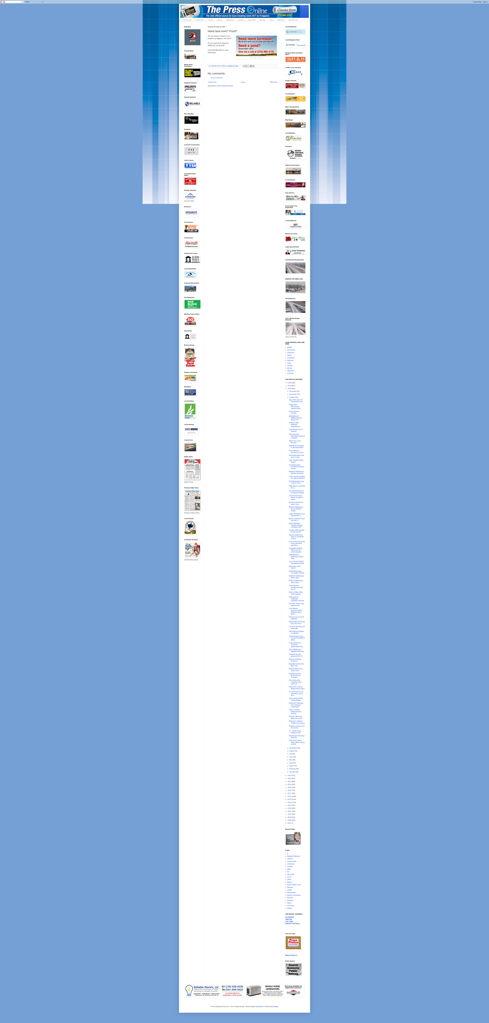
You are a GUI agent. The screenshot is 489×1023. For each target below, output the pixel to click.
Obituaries (230, 20)
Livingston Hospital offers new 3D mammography (295, 550)
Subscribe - (200, 20)
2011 (289, 811)
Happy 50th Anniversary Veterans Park (295, 406)
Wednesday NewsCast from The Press (297, 622)
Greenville (290, 874)
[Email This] (244, 66)
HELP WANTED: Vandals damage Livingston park (296, 525)
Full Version (187, 20)
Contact (241, 20)
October (292, 397)
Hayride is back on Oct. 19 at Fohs (297, 727)
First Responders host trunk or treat (296, 456)
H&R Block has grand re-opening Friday (296, 446)
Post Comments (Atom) (225, 86)
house (289, 877)
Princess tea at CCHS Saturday (296, 618)
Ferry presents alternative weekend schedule (297, 436)
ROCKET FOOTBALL (292, 923)
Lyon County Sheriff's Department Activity (296, 562)
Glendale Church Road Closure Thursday (295, 675)
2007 (289, 823)
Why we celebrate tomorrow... (295, 660)
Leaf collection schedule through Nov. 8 (296, 587)
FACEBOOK (289, 917)
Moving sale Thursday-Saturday (297, 736)
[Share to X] (248, 66)
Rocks (289, 903)
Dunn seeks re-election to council (296, 451)
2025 (289, 386)
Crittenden (290, 864)
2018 (289, 790)
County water (291, 861)
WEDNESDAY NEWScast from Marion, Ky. (295, 418)
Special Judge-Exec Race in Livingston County (296, 537)
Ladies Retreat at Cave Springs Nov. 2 (297, 514)
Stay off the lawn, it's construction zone (296, 401)
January (292, 772)
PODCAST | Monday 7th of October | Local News (296, 705)
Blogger (275, 1006)
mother (289, 890)
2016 (289, 796)
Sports (219, 20)
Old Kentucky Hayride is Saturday (296, 632)
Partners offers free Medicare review (295, 717)
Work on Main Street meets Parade (296, 593)
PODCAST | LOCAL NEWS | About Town (297, 688)
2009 (289, 817)
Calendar (281, 20)
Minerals (290, 887)
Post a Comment (216, 78)
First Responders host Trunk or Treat (296, 482)
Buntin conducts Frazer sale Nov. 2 (297, 519)
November (293, 394)
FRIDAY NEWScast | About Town (296, 581)
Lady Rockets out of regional (296, 430)
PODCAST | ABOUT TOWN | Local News (297, 722)
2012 (289, 808)
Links (271, 20)
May (291, 760)
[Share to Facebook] (251, 66)
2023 (289, 775)
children (290, 859)
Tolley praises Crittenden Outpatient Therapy (296, 599)
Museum (290, 898)
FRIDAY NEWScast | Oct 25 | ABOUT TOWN (296, 509)
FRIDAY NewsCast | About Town (296, 669)
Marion (289, 882)
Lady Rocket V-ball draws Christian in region (296, 497)
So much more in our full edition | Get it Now (296, 693)
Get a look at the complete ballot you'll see (295, 682)
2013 (289, 805)
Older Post (273, 82)
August (292, 751)
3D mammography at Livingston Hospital (296, 492)
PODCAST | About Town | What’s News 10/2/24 (297, 742)
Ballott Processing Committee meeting (296, 572)
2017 (289, 793)
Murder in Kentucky (294, 895)
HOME (289, 347)
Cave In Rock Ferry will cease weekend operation (297, 543)
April (291, 763)
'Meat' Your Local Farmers (295, 442)
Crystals (290, 866)
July (291, 754)
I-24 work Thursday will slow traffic (297, 627)
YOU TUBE (289, 921)
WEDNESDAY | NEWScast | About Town (296, 556)
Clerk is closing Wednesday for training (295, 711)
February (292, 769)
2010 (289, 814)
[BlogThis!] (246, 66)
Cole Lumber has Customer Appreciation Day (296, 644)
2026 (289, 383)
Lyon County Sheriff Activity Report (296, 699)
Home (210, 20)
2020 (289, 784)
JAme (289, 879)
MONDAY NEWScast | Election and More (296, 472)
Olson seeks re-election (294, 412)
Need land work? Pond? (295, 567)
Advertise (252, 20)
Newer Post (212, 82)
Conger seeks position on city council (296, 531)
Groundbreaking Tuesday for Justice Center (296, 467)
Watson (289, 908)
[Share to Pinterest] (253, 66)
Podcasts (290, 373)
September (293, 748)
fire (288, 872)
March (291, 766)
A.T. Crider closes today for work (295, 732)
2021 (289, 781)
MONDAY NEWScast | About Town (296, 577)
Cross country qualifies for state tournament (297, 477)
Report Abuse (291, 955)
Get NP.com (293, 20)
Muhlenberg (291, 892)
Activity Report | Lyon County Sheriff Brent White (297, 638)
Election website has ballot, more (296, 503)
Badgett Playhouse (293, 856)
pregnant (290, 900)
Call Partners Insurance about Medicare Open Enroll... (295, 611)
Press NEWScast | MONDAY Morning (296, 650)
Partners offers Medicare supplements (294, 424)
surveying (290, 905)
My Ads (262, 20)
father (289, 869)
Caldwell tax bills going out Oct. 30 (296, 655)
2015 (289, 799)
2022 (289, 778)
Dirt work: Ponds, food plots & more (296, 604)
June (291, 757)
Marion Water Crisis (294, 885)
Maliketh (261, 1006)
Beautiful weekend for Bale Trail (296, 665)
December (293, 391)
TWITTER (288, 919)
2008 (289, 820)
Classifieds (291, 358)
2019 (289, 787)
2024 (289, 389)
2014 (289, 802)
